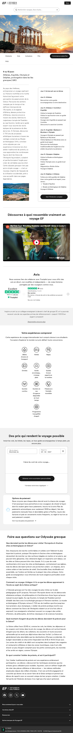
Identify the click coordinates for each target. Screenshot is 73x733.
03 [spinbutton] (42, 452)
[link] (9, 3)
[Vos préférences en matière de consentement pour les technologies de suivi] (3, 729)
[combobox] (36, 10)
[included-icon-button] (24, 349)
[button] (8, 56)
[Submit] (16, 10)
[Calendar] (63, 451)
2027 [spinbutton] (49, 452)
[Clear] (57, 10)
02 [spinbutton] (45, 452)
